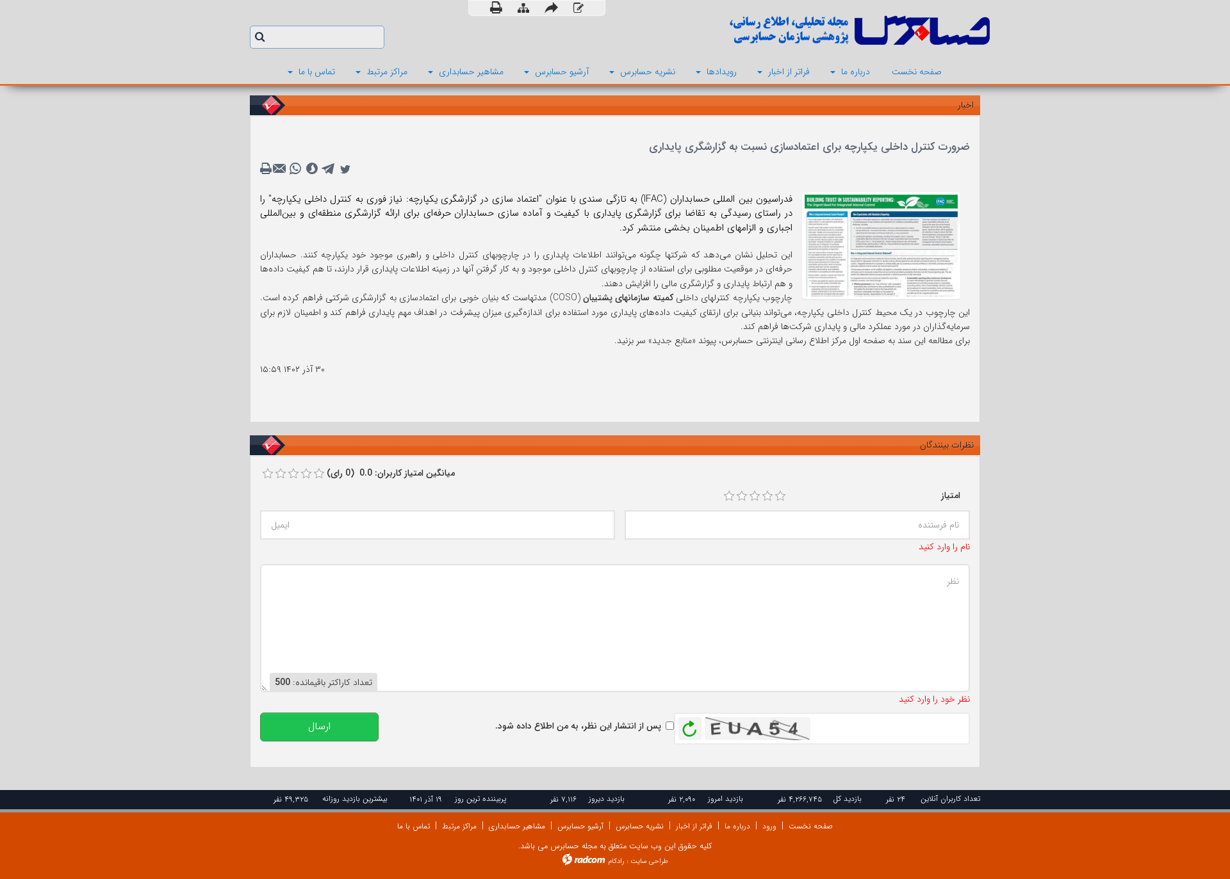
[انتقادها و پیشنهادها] (578, 9)
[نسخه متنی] (267, 169)
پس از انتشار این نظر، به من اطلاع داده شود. (578, 726)
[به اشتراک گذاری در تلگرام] (328, 169)
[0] (268, 474)
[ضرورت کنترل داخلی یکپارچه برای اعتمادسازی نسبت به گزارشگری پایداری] (881, 245)
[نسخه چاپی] (496, 8)
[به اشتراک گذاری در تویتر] (345, 169)
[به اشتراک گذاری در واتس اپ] (295, 169)
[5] (780, 496)
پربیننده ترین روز (480, 799)
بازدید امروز (725, 799)
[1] (729, 496)
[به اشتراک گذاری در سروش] (312, 169)
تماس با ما (413, 826)
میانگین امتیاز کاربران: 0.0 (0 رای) (391, 473)
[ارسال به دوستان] (551, 8)
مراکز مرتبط (459, 826)
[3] (754, 496)
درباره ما (737, 826)
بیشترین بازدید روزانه (355, 799)
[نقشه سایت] (523, 9)
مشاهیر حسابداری (517, 826)
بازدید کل (847, 799)
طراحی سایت (649, 861)
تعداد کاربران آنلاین (950, 799)
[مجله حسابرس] (807, 30)
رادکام (616, 861)
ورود (769, 826)
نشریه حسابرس (640, 826)
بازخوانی (689, 725)
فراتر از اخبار (694, 826)
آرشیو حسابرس (580, 826)
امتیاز (950, 495)
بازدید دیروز (607, 799)
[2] (742, 496)
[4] (767, 496)
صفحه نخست (811, 826)
